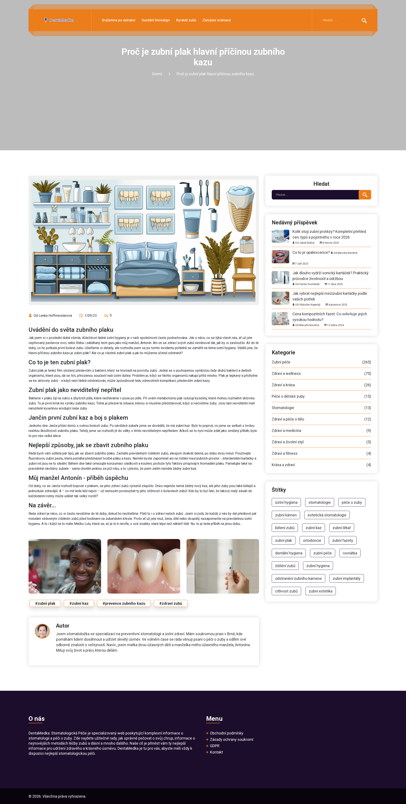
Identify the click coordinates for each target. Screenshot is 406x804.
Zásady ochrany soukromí (231, 739)
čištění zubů (285, 566)
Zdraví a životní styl (321, 442)
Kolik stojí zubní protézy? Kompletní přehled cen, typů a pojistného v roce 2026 (329, 231)
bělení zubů (285, 528)
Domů (157, 74)
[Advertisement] (203, 118)
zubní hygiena (318, 566)
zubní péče (322, 553)
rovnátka (350, 553)
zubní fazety (342, 540)
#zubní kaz (79, 603)
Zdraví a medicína (321, 431)
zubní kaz (314, 528)
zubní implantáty (347, 578)
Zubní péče (321, 362)
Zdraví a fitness (321, 453)
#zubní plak (45, 603)
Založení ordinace (217, 20)
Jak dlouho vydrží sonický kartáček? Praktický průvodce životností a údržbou (330, 273)
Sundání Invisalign (156, 20)
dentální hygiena (288, 553)
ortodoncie (312, 540)
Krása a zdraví (321, 465)
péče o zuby (352, 502)
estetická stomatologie (327, 515)
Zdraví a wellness (321, 373)
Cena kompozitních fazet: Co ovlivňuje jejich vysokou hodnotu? (329, 314)
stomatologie (320, 502)
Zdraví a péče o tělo (321, 419)
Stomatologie (321, 408)
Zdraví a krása (321, 385)
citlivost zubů (286, 591)
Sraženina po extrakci (118, 20)
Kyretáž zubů (186, 20)
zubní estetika (320, 591)
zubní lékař (342, 528)
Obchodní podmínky (226, 733)
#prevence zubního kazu (124, 603)
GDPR (214, 746)
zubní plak (283, 540)
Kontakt (216, 752)
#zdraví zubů (170, 603)
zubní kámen (286, 515)
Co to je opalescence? (311, 252)
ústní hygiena (286, 502)
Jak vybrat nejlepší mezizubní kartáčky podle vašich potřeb (329, 293)
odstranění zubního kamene (298, 578)
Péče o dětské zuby (321, 396)
